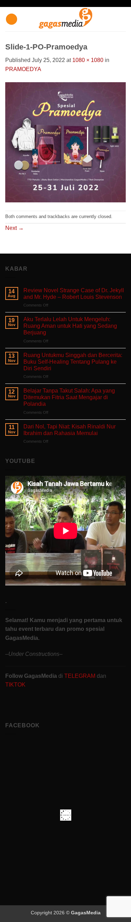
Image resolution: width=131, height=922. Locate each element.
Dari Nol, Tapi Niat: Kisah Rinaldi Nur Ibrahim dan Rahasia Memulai (69, 430)
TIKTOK (15, 685)
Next (14, 228)
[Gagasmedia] (65, 19)
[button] (11, 19)
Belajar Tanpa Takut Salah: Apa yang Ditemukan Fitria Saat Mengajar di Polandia (69, 397)
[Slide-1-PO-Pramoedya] (65, 142)
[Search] (123, 19)
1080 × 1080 (87, 60)
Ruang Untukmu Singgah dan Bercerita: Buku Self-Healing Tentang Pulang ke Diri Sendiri (72, 361)
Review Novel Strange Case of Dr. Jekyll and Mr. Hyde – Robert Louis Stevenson (73, 293)
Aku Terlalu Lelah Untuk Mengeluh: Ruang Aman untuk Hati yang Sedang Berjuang (70, 325)
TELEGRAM (80, 676)
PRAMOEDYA (23, 69)
